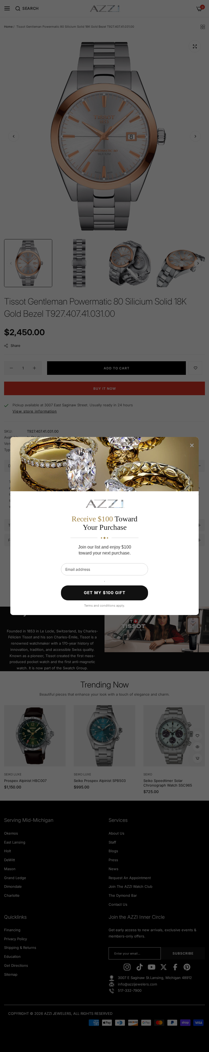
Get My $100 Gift (104, 592)
